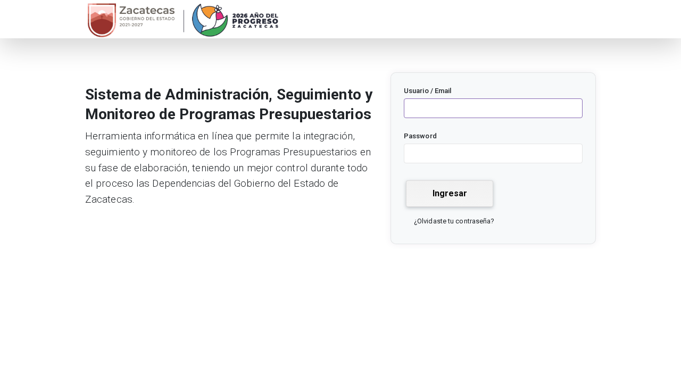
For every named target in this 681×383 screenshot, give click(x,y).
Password (420, 136)
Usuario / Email (428, 91)
